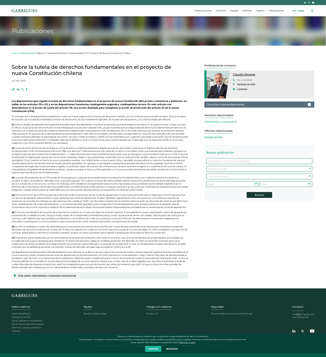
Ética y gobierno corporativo (27, 321)
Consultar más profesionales (225, 104)
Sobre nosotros (203, 10)
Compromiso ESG (21, 317)
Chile (20, 275)
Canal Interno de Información (28, 324)
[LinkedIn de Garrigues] (305, 2)
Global (300, 10)
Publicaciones (276, 10)
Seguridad (217, 306)
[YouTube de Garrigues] (313, 2)
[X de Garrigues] (309, 2)
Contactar (242, 89)
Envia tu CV (152, 314)
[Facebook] (27, 89)
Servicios (221, 10)
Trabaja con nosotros (158, 306)
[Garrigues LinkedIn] (293, 330)
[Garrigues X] (302, 330)
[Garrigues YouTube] (312, 330)
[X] (22, 89)
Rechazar (172, 349)
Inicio (14, 53)
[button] (13, 89)
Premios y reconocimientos (26, 327)
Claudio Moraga (244, 74)
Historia (16, 331)
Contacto (297, 306)
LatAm (27, 275)
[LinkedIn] (18, 89)
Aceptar (153, 349)
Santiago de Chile (246, 84)
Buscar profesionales (95, 314)
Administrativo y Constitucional (220, 121)
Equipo (234, 10)
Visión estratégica (21, 314)
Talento (260, 10)
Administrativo (39, 275)
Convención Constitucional (62, 275)
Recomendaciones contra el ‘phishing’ (231, 314)
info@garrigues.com (303, 314)
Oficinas (247, 10)
